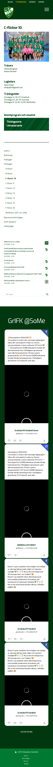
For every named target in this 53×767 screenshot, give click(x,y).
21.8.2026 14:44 (31, 548)
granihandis (20, 632)
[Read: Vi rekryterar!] (46, 261)
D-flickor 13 (10, 193)
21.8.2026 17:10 (31, 433)
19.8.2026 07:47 (31, 632)
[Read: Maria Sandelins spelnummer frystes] (46, 282)
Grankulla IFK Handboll (26, 629)
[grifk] (9, 11)
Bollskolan (8, 155)
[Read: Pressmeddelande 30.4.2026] (46, 268)
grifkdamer (20, 433)
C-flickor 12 (10, 188)
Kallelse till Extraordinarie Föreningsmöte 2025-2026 (23, 274)
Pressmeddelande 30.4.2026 (14, 267)
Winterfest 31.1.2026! (12, 242)
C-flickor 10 (11, 178)
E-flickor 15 (10, 203)
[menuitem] (10, 2)
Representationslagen (13, 217)
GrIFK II (7, 151)
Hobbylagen (9, 226)
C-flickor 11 (10, 183)
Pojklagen (8, 160)
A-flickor (9, 169)
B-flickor (9, 173)
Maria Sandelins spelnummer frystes (17, 280)
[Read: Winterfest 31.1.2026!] (46, 243)
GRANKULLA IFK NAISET (26, 545)
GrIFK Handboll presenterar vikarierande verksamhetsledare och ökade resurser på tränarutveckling (19, 251)
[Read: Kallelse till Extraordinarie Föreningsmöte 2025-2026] (46, 275)
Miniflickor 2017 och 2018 (16, 213)
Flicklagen (8, 164)
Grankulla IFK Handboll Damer (26, 430)
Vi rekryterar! (9, 260)
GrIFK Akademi (10, 222)
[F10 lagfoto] (26, 47)
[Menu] (45, 9)
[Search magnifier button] (47, 294)
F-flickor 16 (10, 208)
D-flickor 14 (10, 198)
